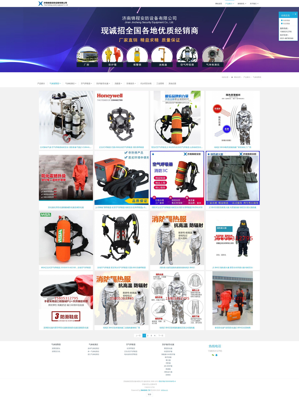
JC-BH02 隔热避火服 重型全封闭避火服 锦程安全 (233, 267)
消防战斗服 (168, 372)
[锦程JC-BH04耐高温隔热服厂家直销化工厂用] (233, 117)
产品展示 (228, 3)
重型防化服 (168, 348)
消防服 (168, 363)
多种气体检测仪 (93, 348)
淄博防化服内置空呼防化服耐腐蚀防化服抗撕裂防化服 (66, 328)
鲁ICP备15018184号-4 (167, 381)
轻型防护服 (168, 351)
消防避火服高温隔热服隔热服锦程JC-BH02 (177, 267)
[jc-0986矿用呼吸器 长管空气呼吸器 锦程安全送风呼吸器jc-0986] (121, 178)
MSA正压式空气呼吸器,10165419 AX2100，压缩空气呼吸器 (66, 267)
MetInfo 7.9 (145, 390)
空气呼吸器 (85, 83)
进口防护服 (168, 366)
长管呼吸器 (131, 348)
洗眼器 (117, 83)
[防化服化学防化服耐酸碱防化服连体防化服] (66, 178)
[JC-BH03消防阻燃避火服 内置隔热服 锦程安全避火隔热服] (233, 178)
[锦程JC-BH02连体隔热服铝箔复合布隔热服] (177, 298)
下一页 (160, 335)
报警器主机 (56, 351)
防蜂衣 (168, 375)
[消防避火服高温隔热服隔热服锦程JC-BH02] (177, 238)
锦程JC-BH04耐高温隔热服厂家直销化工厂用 (232, 147)
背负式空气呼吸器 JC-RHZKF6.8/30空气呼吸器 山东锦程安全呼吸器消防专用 (177, 147)
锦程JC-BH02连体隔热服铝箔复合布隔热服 (177, 328)
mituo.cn (164, 390)
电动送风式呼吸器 (130, 354)
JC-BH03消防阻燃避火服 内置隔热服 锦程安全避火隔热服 (232, 207)
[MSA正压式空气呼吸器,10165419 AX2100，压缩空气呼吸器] (66, 238)
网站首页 (218, 3)
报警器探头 (56, 348)
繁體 (149, 394)
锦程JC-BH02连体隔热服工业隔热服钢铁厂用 (121, 328)
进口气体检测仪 (93, 354)
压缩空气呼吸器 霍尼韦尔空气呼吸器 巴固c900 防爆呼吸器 (121, 267)
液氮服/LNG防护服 (168, 354)
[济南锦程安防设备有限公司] (60, 3)
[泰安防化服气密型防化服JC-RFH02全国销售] (233, 298)
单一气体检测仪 (93, 351)
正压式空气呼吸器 (130, 351)
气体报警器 (257, 77)
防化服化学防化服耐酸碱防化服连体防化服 (66, 207)
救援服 (168, 369)
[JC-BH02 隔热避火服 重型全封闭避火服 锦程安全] (233, 238)
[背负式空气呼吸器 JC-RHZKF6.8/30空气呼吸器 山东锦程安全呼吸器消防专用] (177, 117)
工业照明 (160, 83)
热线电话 (215, 346)
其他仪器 (172, 83)
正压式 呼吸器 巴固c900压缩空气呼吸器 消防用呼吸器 (121, 147)
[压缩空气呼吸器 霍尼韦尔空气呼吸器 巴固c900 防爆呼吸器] (121, 238)
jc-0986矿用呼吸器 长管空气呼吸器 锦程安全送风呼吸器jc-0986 (121, 207)
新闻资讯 (241, 3)
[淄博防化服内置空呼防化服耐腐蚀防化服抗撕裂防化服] (66, 298)
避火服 (168, 360)
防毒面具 (130, 83)
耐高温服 (168, 357)
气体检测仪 (70, 83)
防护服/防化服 (102, 83)
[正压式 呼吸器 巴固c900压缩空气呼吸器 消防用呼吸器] (121, 117)
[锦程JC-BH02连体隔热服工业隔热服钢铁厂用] (121, 298)
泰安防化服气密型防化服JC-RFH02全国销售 (233, 328)
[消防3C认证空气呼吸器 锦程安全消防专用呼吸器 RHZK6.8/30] (177, 178)
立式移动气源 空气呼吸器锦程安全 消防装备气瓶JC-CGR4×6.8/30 (66, 147)
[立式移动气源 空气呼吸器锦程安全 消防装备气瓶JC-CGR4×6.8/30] (66, 117)
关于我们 (253, 3)
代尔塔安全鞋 (146, 83)
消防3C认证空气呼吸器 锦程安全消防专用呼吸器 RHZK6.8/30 (177, 207)
